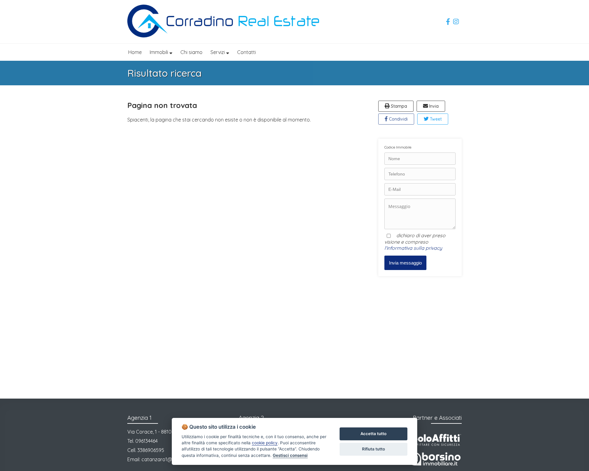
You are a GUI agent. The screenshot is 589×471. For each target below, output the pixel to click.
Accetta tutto (373, 433)
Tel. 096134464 (142, 441)
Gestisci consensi (290, 455)
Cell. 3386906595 (145, 450)
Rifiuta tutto (373, 448)
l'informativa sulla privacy (413, 248)
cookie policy (265, 442)
